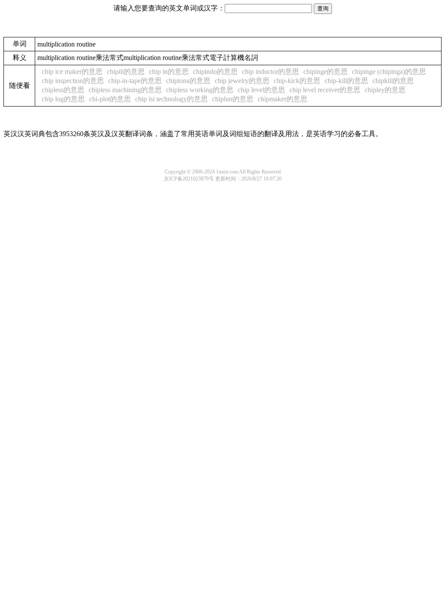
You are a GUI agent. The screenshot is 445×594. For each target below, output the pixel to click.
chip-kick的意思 (297, 80)
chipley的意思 (385, 89)
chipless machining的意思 (125, 89)
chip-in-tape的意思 (135, 80)
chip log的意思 (63, 99)
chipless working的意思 (199, 89)
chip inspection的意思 (73, 80)
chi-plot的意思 (110, 99)
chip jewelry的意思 (242, 80)
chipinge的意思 (325, 71)
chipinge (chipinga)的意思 (389, 71)
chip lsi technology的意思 (171, 99)
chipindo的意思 (215, 71)
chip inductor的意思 (270, 71)
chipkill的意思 (393, 80)
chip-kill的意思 (346, 80)
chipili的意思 (126, 71)
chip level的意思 (261, 89)
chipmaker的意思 (282, 99)
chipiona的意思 (188, 80)
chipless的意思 (63, 89)
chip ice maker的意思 (72, 71)
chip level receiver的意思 (324, 89)
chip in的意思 (169, 71)
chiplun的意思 (232, 99)
